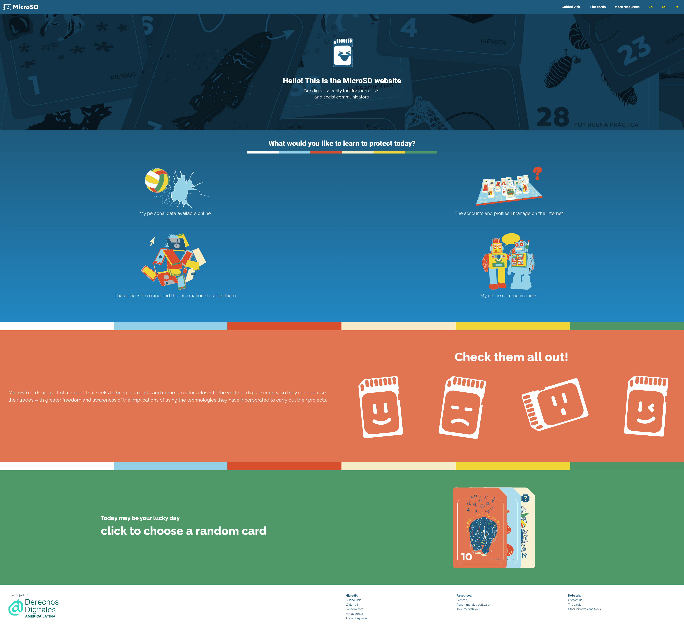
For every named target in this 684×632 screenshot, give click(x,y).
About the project (357, 618)
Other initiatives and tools (584, 609)
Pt (676, 7)
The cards (598, 7)
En (651, 7)
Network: (574, 595)
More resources (627, 7)
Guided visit (571, 7)
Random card (355, 609)
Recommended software (473, 604)
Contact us (575, 600)
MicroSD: (352, 595)
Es (663, 7)
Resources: (464, 595)
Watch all (352, 604)
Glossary (462, 600)
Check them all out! (511, 357)
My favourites (355, 613)
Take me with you (468, 609)
